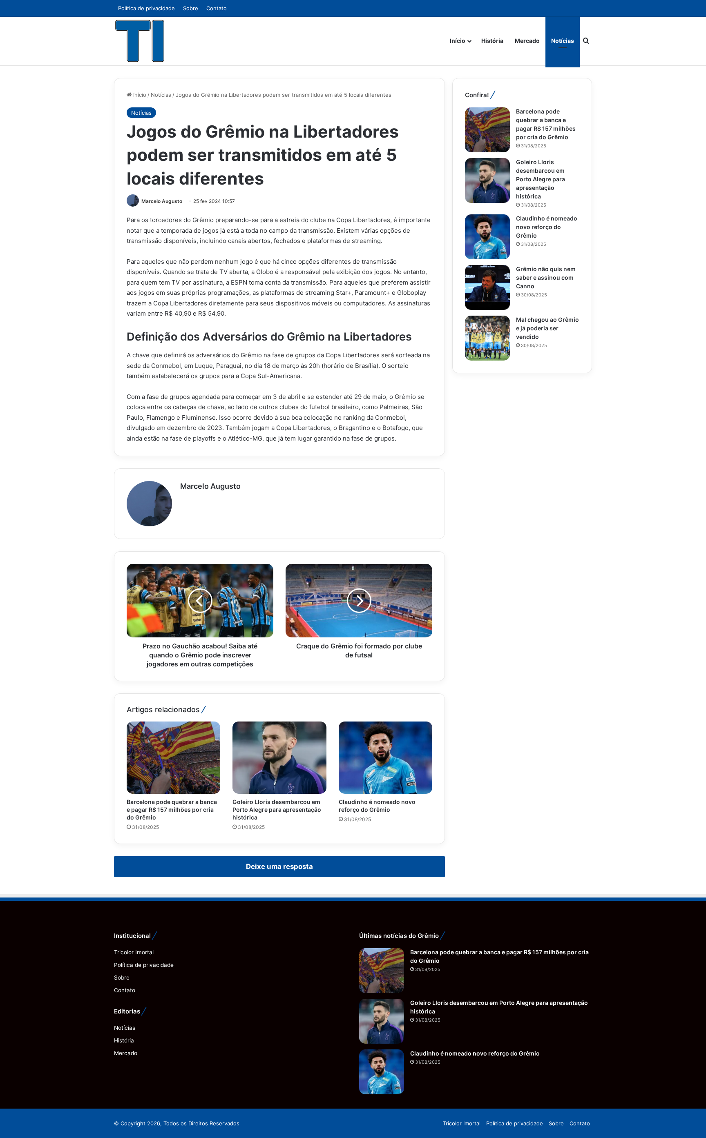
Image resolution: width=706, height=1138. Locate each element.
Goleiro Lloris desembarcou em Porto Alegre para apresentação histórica (276, 809)
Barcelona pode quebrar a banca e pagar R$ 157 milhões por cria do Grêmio (172, 809)
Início (457, 40)
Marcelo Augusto (161, 201)
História (492, 40)
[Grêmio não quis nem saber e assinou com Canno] (487, 287)
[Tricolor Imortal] (140, 40)
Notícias (562, 40)
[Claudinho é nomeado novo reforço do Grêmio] (385, 757)
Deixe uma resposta (279, 866)
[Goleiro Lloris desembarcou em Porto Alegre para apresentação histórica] (279, 757)
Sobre (190, 8)
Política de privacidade (146, 8)
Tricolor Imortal (134, 952)
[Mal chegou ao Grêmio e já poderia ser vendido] (487, 338)
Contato (216, 8)
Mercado (527, 40)
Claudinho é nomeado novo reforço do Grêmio (546, 227)
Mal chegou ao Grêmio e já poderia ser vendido (547, 328)
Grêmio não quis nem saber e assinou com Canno (546, 277)
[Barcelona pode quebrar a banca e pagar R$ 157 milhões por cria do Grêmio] (173, 757)
